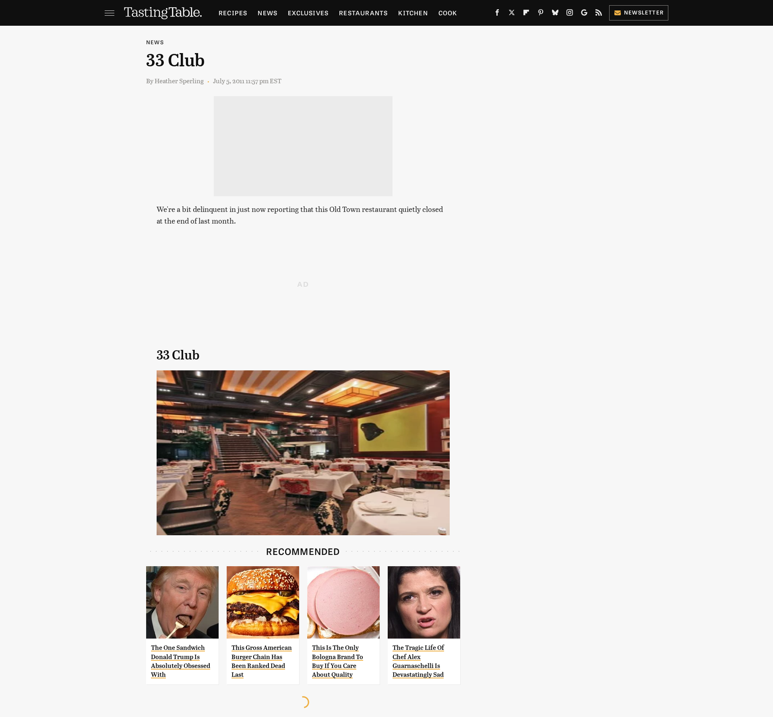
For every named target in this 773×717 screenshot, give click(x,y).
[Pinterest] (541, 14)
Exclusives (308, 12)
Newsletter (644, 12)
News (267, 12)
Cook (447, 12)
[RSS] (599, 14)
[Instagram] (570, 14)
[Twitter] (512, 14)
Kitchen (413, 12)
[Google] (584, 14)
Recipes (233, 12)
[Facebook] (497, 14)
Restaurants (363, 12)
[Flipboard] (526, 14)
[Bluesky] (555, 14)
